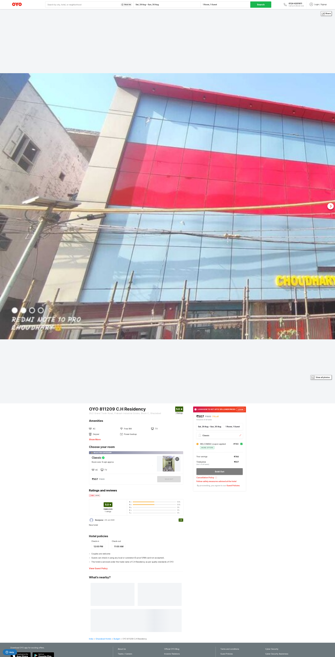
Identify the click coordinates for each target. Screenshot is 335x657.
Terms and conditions (229, 649)
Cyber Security (271, 649)
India (91, 639)
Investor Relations (172, 654)
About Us (122, 649)
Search (261, 4)
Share (328, 13)
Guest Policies (226, 654)
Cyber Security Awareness (276, 654)
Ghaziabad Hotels (103, 639)
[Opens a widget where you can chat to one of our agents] (10, 652)
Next (330, 206)
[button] (219, 478)
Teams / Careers (125, 654)
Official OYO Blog (171, 649)
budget (117, 639)
